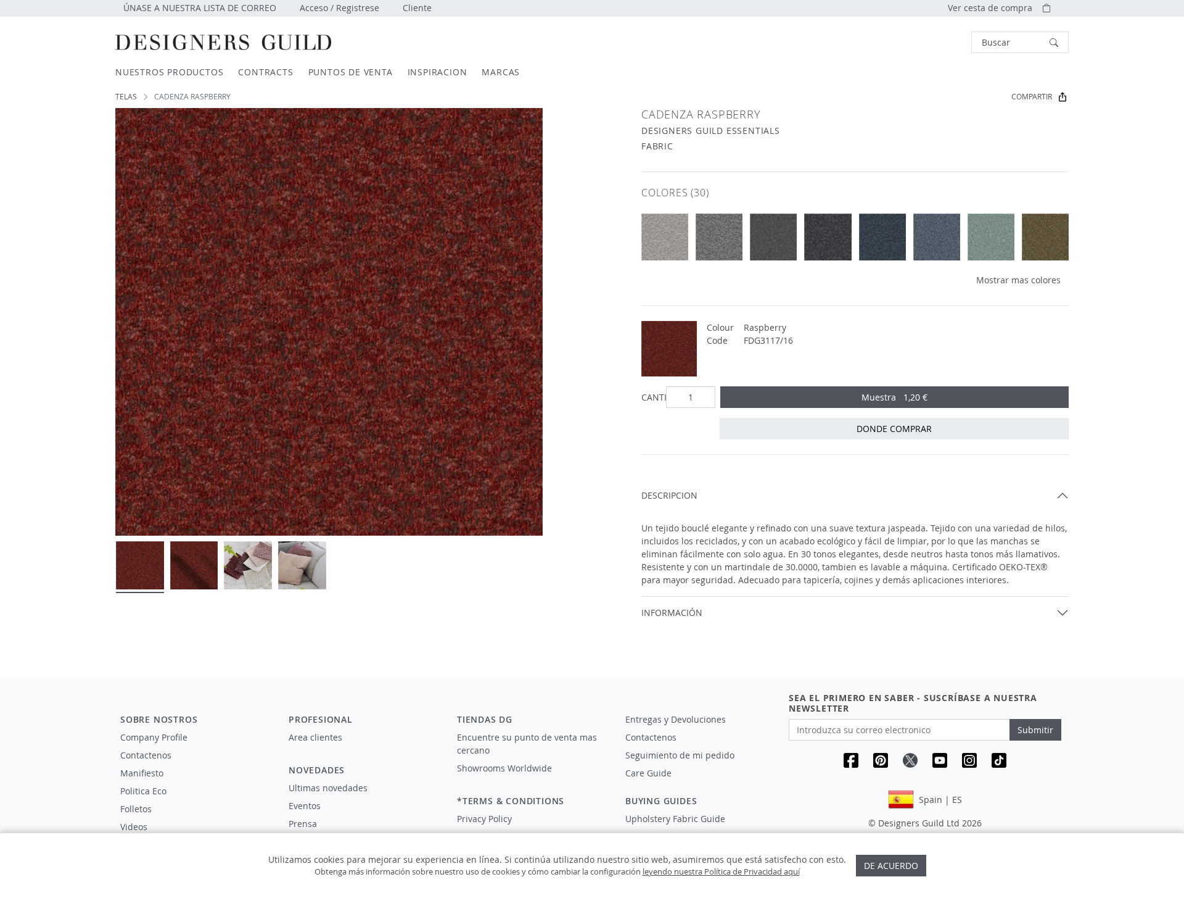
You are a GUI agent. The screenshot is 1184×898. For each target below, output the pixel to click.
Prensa (303, 823)
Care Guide (648, 773)
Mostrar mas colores (1018, 280)
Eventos (305, 806)
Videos (133, 827)
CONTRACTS (265, 72)
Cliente (417, 8)
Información (671, 612)
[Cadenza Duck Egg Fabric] (991, 237)
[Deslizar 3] (248, 565)
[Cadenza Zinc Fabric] (719, 237)
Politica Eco (143, 791)
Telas (126, 96)
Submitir (1035, 730)
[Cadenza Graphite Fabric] (773, 237)
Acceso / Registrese (339, 8)
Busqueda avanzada (937, 42)
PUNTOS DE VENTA (350, 72)
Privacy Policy (484, 819)
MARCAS (501, 72)
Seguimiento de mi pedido (679, 755)
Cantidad (651, 397)
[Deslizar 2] (194, 565)
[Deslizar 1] (140, 565)
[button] (1020, 42)
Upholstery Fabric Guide (675, 819)
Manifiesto (141, 773)
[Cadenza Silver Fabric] (664, 237)
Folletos (136, 809)
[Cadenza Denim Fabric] (936, 237)
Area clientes (315, 737)
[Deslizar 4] (302, 565)
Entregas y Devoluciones (675, 719)
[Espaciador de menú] (364, 748)
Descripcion (669, 495)
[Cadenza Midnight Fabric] (882, 237)
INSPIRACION (437, 72)
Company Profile (153, 737)
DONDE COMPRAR (894, 428)
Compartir (1031, 96)
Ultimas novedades (328, 788)
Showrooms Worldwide (504, 768)
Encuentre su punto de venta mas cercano (527, 743)
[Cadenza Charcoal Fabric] (827, 237)
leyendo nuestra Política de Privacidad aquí (721, 871)
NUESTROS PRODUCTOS (169, 72)
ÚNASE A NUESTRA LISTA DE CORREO (199, 8)
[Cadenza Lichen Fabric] (1045, 237)
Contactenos (145, 755)
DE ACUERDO (891, 865)
